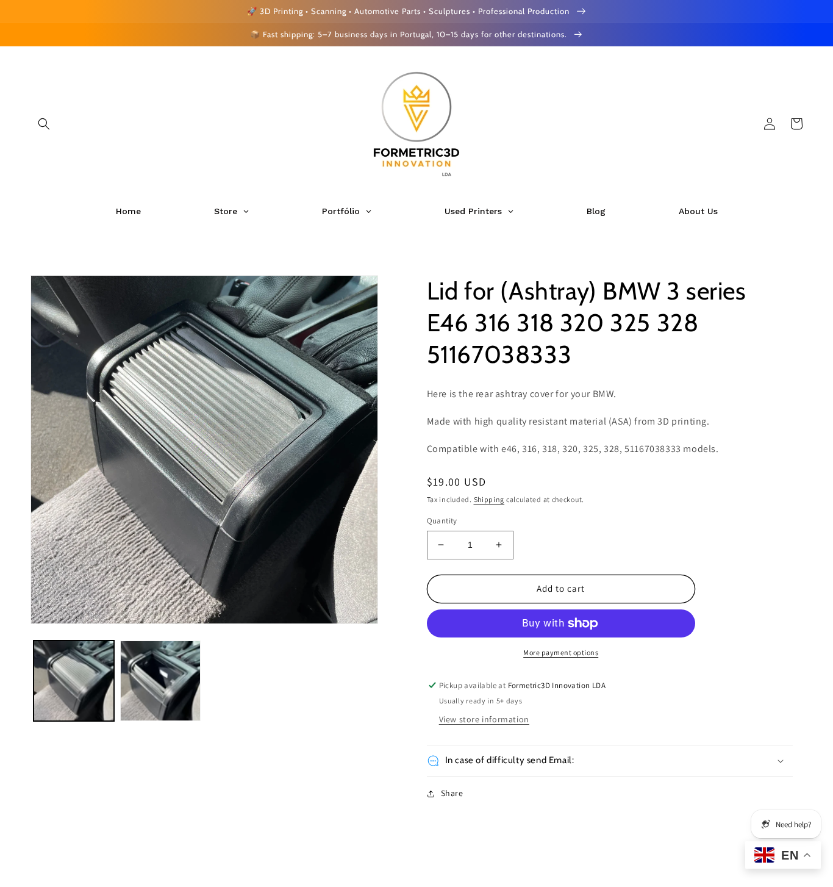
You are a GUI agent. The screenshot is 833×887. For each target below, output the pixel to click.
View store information (484, 719)
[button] (43, 123)
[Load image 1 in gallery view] (74, 681)
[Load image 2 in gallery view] (160, 681)
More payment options (560, 652)
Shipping (489, 499)
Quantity (442, 520)
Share (452, 793)
